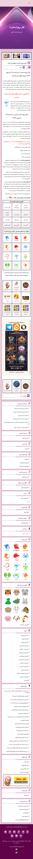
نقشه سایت (12, 846)
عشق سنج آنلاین (25, 523)
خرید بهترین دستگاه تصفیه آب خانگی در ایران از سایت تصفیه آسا (17, 692)
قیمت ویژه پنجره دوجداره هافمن (21, 706)
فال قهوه (27, 459)
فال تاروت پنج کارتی (24, 656)
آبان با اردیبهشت (16, 206)
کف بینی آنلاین (25, 477)
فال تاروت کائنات (16, 313)
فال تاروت (26, 680)
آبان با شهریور (7, 213)
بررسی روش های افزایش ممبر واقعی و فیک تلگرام (18, 751)
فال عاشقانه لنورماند (24, 809)
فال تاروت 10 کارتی (7, 313)
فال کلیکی (26, 512)
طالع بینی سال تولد (24, 625)
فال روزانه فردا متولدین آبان (17, 63)
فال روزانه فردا (17, 27)
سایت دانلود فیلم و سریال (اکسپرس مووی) (19, 741)
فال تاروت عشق (25, 670)
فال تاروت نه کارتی (24, 663)
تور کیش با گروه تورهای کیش (22, 727)
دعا (28, 501)
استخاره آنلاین (25, 438)
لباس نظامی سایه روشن (23, 713)
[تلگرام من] (23, 832)
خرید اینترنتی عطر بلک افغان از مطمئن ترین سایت (18, 748)
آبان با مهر (25, 220)
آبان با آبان (16, 220)
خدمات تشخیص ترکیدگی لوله (22, 737)
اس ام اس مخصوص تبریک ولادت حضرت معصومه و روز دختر (17, 423)
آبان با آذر (7, 220)
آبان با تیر (26, 214)
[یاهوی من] (27, 832)
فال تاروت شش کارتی (24, 659)
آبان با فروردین (26, 206)
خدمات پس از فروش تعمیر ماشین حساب (19, 699)
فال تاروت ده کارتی (24, 666)
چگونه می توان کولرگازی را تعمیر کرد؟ (20, 696)
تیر (13, 198)
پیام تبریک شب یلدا (24, 772)
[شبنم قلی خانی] (6, 56)
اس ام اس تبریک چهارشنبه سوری (21, 412)
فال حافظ (27, 762)
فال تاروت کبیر (25, 639)
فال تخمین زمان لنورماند (23, 806)
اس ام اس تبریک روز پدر (23, 415)
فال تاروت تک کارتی (24, 646)
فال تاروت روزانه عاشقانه (23, 673)
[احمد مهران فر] (26, 56)
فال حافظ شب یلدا (25, 769)
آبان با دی (26, 225)
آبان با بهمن (16, 225)
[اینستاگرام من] (14, 832)
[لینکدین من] (12, 836)
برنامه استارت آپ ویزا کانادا (22, 730)
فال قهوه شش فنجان (24, 466)
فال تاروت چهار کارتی (24, 652)
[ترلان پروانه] (16, 56)
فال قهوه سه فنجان (24, 463)
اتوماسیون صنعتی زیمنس (23, 734)
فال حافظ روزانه (7, 299)
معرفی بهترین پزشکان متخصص (22, 723)
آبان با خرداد (7, 207)
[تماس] (10, 832)
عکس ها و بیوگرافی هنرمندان (22, 819)
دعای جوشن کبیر (25, 498)
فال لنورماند (26, 813)
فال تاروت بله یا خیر (24, 676)
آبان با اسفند (7, 225)
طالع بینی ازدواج (16, 288)
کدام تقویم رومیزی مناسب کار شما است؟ (19, 703)
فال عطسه (26, 795)
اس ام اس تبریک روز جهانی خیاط (21, 408)
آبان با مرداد (16, 214)
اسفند (7, 198)
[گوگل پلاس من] (21, 836)
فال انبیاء (26, 301)
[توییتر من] (5, 832)
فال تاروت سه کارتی (24, 649)
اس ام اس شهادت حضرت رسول (21, 427)
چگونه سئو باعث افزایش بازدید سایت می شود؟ (18, 716)
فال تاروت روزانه (25, 313)
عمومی (21, 396)
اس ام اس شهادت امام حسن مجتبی (21, 418)
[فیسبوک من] (18, 832)
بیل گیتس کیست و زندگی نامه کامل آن (20, 710)
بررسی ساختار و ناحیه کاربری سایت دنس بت (19, 744)
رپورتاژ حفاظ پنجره (24, 720)
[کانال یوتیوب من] (16, 836)
